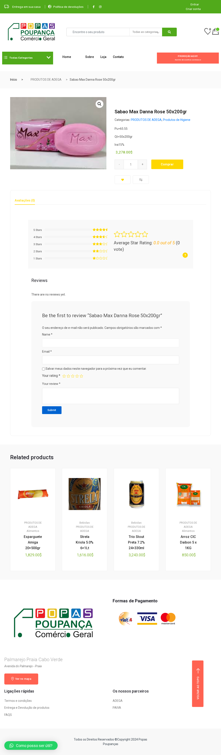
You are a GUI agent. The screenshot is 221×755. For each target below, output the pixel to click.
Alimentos (33, 531)
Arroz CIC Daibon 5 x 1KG (188, 542)
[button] (31, 745)
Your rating (51, 376)
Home (66, 57)
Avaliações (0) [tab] (25, 200)
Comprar (167, 164)
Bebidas (84, 522)
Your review (51, 383)
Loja (103, 57)
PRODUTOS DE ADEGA (46, 79)
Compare (141, 179)
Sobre (89, 57)
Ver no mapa (22, 678)
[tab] (25, 202)
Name (47, 334)
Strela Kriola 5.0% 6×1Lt (84, 542)
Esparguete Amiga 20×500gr (33, 542)
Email (47, 351)
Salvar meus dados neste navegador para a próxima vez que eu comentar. (96, 368)
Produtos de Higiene (176, 120)
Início (13, 79)
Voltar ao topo (198, 688)
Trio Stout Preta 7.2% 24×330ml (136, 542)
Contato (118, 57)
